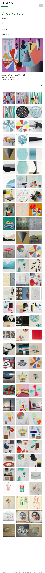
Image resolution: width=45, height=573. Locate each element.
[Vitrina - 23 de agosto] (22, 145)
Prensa (4, 29)
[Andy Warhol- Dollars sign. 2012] (9, 396)
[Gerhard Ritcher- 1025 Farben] (9, 340)
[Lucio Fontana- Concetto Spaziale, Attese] (35, 340)
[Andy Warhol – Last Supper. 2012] (22, 327)
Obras (4, 19)
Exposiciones (6, 24)
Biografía (5, 34)
